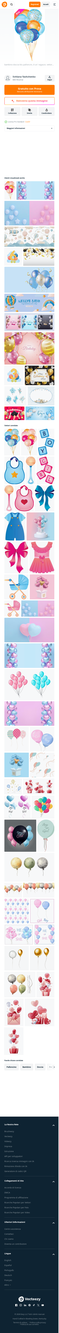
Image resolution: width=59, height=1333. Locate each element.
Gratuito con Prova (29, 90)
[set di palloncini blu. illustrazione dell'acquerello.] (15, 455)
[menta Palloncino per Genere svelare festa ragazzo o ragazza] (12, 1113)
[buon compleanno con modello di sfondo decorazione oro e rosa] (29, 387)
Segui (49, 80)
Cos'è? (27, 122)
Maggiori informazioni (16, 128)
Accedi (46, 4)
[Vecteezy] (4, 4)
